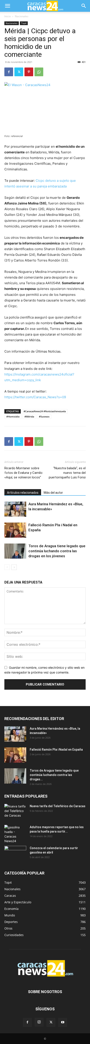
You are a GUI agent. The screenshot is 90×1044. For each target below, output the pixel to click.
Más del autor (53, 492)
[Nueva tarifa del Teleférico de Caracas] (15, 811)
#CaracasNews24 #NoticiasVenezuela (45, 411)
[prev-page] (7, 567)
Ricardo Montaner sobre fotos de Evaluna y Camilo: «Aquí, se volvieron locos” (23, 472)
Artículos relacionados (22, 492)
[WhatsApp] (39, 72)
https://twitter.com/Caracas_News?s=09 (35, 397)
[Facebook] (8, 72)
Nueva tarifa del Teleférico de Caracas (57, 806)
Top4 (23, 23)
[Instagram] (39, 1022)
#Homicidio (13, 416)
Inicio (7, 16)
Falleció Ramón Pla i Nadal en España (56, 749)
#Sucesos (44, 416)
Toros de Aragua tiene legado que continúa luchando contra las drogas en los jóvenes (56, 551)
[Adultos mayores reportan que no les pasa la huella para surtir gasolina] (15, 834)
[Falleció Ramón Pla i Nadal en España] (15, 530)
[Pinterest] (28, 72)
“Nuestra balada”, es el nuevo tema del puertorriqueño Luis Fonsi (67, 472)
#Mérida (29, 416)
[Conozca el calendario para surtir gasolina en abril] (15, 853)
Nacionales (21, 16)
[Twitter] (18, 72)
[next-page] (14, 567)
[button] (7, 6)
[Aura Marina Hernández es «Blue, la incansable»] (15, 509)
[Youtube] (62, 1022)
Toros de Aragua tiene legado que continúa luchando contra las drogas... (54, 775)
